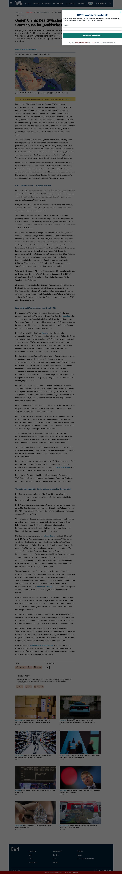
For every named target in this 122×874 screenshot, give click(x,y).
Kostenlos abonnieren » (92, 35)
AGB (93, 42)
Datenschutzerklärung (81, 42)
